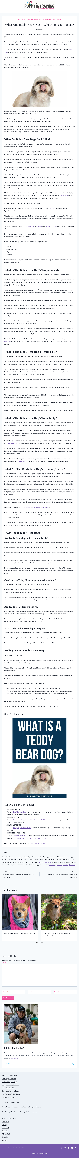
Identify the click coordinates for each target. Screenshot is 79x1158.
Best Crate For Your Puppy (11, 1091)
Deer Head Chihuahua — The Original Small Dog (19, 933)
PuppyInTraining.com (45, 862)
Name (5, 992)
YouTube (59, 865)
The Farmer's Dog (19, 835)
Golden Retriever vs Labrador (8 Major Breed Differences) (62, 874)
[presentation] (20, 912)
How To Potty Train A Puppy (11, 1094)
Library (4, 1125)
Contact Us (5, 1128)
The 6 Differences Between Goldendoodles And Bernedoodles (18, 874)
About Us (5, 1131)
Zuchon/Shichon (51, 226)
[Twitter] (65, 1147)
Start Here (5, 1121)
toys (24, 461)
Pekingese (64, 195)
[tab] (36, 942)
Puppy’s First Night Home (10, 1085)
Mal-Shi (39, 226)
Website (57, 992)
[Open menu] (39, 11)
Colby (4, 852)
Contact (21, 1147)
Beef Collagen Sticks (20, 812)
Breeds (28, 19)
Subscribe (5, 1137)
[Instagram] (68, 1147)
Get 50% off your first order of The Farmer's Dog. (29, 838)
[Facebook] (61, 1147)
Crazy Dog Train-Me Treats (22, 828)
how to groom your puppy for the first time (35, 507)
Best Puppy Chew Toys (9, 1097)
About (15, 1147)
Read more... (14, 1058)
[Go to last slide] (4, 917)
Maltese (51, 208)
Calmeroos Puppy (12, 443)
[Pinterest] (72, 1147)
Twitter (65, 865)
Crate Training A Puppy (9, 1082)
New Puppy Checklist (38, 843)
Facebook (52, 865)
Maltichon (31, 226)
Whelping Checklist (8, 1088)
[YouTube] (75, 1147)
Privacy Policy (6, 1134)
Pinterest (72, 865)
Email (30, 992)
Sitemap (4, 1140)
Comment (5, 962)
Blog (23, 19)
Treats (20, 461)
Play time (7, 341)
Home (19, 19)
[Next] (74, 917)
